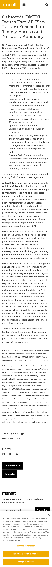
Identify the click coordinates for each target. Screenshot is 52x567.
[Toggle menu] (24, 4)
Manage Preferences (26, 546)
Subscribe (10, 474)
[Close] (49, 515)
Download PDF (12, 465)
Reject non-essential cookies (26, 554)
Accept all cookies (26, 562)
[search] (46, 4)
